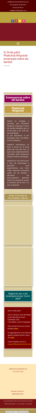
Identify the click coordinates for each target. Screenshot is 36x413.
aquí (16, 328)
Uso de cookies (21, 404)
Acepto (8, 412)
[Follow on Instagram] (23, 20)
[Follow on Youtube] (16, 20)
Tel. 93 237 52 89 (18, 371)
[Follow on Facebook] (12, 20)
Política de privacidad (22, 412)
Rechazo (13, 412)
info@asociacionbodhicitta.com (18, 369)
